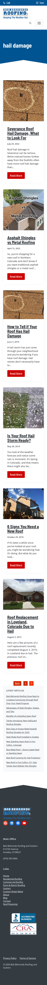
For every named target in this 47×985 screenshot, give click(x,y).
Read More (16, 175)
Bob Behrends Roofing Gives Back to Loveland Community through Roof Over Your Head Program (22, 700)
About (6, 894)
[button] (30, 23)
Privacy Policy (9, 958)
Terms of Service (28, 958)
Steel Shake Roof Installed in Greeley (22, 737)
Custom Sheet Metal (13, 891)
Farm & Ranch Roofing (14, 885)
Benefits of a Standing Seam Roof (21, 716)
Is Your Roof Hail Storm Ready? (20, 438)
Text (42, 2)
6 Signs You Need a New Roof (23, 529)
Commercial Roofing (13, 882)
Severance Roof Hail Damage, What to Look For (23, 133)
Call (8, 2)
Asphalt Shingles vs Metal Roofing (21, 240)
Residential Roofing (12, 879)
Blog (5, 897)
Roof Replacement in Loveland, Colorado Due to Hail (22, 624)
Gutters (7, 888)
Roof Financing (10, 904)
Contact (7, 901)
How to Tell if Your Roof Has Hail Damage (22, 331)
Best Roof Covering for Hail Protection (23, 757)
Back (17, 683)
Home (6, 875)
